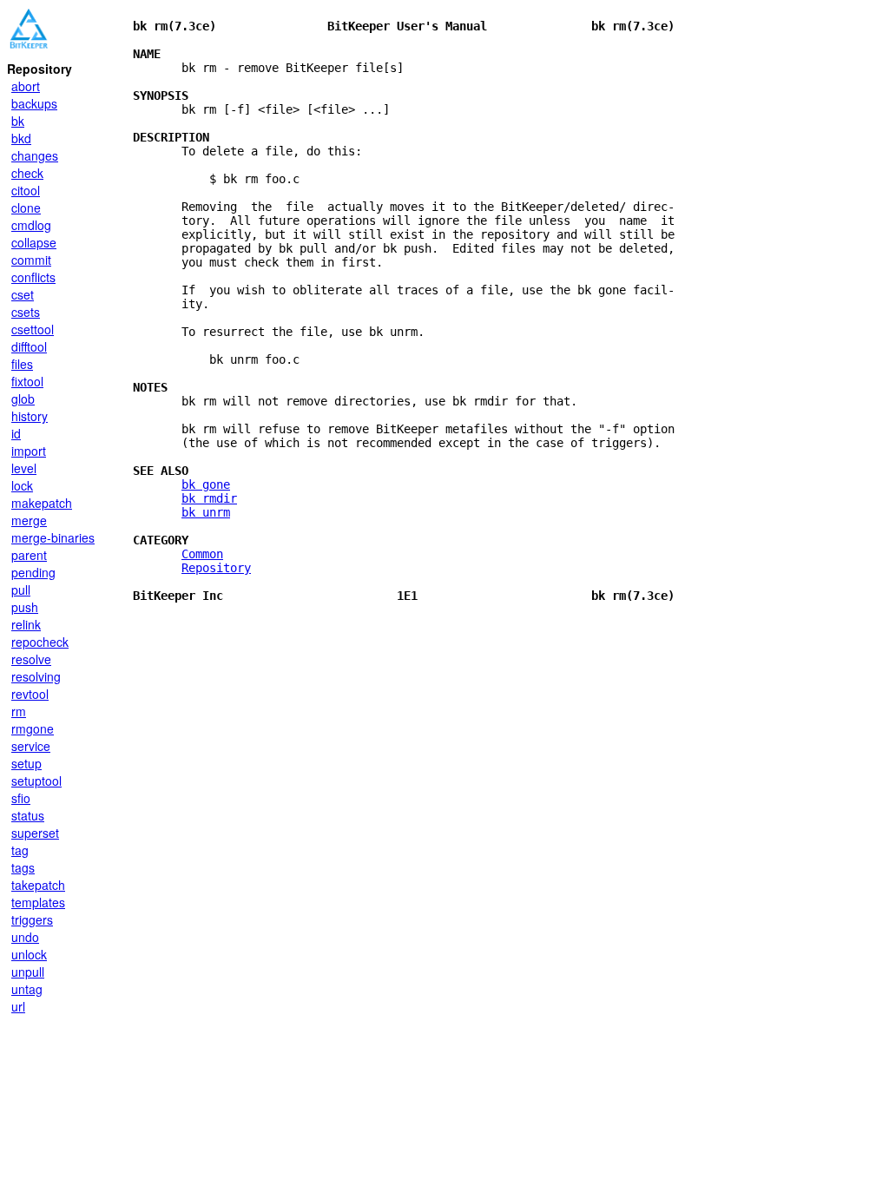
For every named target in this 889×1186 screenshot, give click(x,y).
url (18, 1006)
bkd (21, 138)
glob (23, 398)
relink (26, 624)
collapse (33, 242)
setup (26, 763)
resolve (31, 659)
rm (18, 711)
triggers (32, 919)
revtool (30, 693)
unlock (29, 954)
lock (22, 485)
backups (34, 103)
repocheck (40, 641)
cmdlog (31, 225)
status (27, 815)
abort (25, 86)
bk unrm (205, 512)
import (28, 450)
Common (202, 554)
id (16, 433)
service (30, 745)
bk (17, 120)
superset (35, 832)
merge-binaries (53, 537)
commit (31, 259)
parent (29, 554)
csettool (32, 329)
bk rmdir (209, 498)
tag (20, 850)
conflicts (33, 277)
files (22, 363)
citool (25, 190)
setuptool (36, 780)
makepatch (41, 502)
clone (26, 207)
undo (25, 937)
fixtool (27, 381)
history (29, 416)
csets (25, 311)
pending (33, 572)
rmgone (32, 728)
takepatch (38, 884)
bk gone (205, 484)
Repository (216, 568)
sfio (20, 798)
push (24, 607)
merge (29, 520)
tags (23, 867)
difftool (29, 346)
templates (38, 902)
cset (22, 294)
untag (27, 989)
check (27, 172)
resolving (36, 676)
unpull (27, 971)
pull (20, 589)
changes (34, 155)
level (23, 468)
